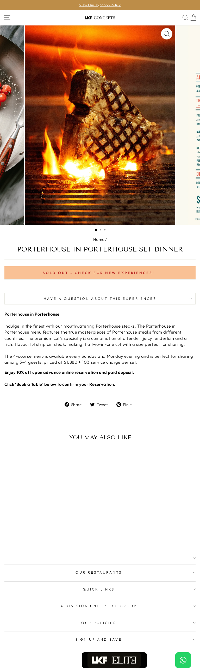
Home (98, 239)
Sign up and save (99, 639)
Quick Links (99, 589)
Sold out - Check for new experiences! (99, 273)
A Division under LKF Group (98, 606)
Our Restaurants (99, 572)
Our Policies (98, 623)
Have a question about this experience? (100, 298)
